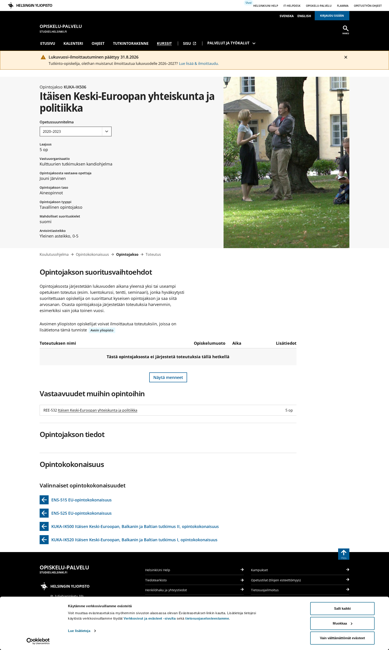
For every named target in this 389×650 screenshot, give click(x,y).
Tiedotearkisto (156, 580)
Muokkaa (340, 623)
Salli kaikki (342, 608)
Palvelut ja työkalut (228, 43)
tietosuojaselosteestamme (207, 618)
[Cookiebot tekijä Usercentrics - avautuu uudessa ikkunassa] (38, 641)
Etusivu (47, 43)
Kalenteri (73, 43)
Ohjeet (98, 43)
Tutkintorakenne (131, 43)
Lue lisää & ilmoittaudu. (199, 63)
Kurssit (164, 43)
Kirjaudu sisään (332, 16)
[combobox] (76, 131)
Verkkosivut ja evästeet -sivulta (150, 618)
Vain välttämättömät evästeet (342, 638)
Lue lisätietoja (79, 631)
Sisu (189, 43)
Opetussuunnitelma (57, 122)
